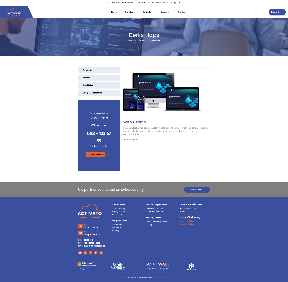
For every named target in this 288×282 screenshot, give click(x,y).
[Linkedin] (80, 253)
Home (131, 40)
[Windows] (90, 253)
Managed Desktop (120, 211)
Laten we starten (97, 155)
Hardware (116, 227)
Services (141, 40)
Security (115, 230)
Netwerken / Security (155, 211)
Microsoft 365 (118, 214)
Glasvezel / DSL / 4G (155, 208)
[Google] (85, 253)
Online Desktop (119, 208)
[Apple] (96, 253)
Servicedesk (117, 224)
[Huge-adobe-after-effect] (101, 253)
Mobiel (182, 211)
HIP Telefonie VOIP (187, 208)
